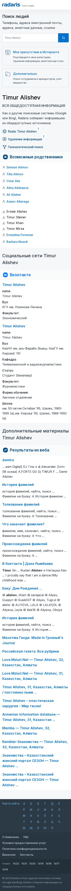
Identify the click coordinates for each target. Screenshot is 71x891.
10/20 (32, 863)
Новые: (6, 863)
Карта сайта (11, 803)
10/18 (48, 863)
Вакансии (9, 854)
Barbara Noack (17, 242)
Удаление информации (25, 139)
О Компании (10, 837)
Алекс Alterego (17, 201)
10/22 (16, 863)
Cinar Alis (13, 181)
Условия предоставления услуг (24, 842)
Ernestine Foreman (19, 235)
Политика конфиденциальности (24, 848)
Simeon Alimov (17, 167)
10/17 (56, 863)
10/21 (24, 863)
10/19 (41, 863)
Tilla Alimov (14, 174)
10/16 (5, 869)
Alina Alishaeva (17, 188)
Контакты (26, 854)
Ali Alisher (13, 195)
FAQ (25, 837)
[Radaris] (11, 4)
